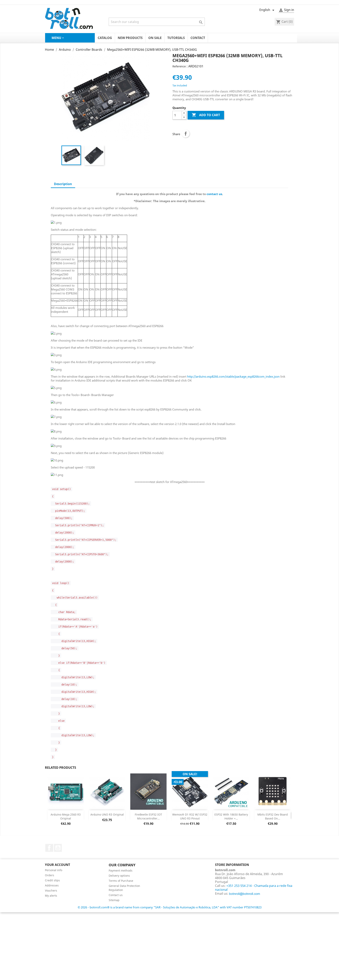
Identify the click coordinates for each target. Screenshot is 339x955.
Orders (49, 875)
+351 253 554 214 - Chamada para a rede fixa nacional (253, 888)
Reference (179, 66)
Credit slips (52, 880)
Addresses (52, 885)
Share (186, 133)
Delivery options (119, 875)
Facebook (49, 848)
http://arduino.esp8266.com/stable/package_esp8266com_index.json (233, 376)
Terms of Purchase (121, 881)
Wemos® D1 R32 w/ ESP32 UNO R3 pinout (189, 816)
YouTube (58, 848)
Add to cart (206, 115)
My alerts (51, 895)
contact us (214, 194)
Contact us (116, 895)
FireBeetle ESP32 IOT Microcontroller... (148, 816)
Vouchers (51, 890)
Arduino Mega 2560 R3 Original (66, 816)
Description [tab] (63, 184)
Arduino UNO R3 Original (107, 814)
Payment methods (120, 870)
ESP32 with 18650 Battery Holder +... (231, 816)
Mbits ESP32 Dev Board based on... (272, 816)
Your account (57, 865)
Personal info (53, 870)
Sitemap (114, 900)
